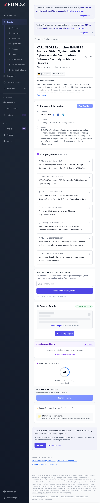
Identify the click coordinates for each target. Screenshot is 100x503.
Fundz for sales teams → (67, 461)
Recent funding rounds (39, 496)
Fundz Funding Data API (40, 493)
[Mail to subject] (91, 56)
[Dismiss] (92, 15)
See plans (40, 445)
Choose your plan (56, 326)
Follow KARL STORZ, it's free (64, 291)
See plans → (85, 15)
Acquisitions (48, 499)
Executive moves (37, 499)
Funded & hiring (54, 496)
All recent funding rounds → (43, 461)
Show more (41, 95)
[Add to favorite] (86, 56)
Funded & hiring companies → (44, 464)
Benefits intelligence (81, 496)
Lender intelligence (67, 496)
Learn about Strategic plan (65, 354)
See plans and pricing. (76, 11)
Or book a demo (54, 445)
